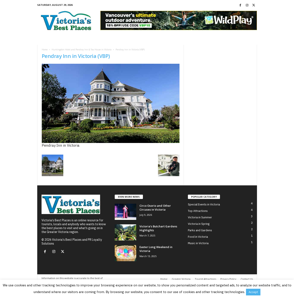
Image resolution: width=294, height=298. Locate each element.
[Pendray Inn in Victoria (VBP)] (110, 103)
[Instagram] (247, 5)
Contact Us (247, 279)
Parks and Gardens (200, 230)
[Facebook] (240, 5)
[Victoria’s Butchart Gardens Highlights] (125, 232)
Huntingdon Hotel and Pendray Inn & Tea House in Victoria (81, 49)
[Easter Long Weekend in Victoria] (125, 253)
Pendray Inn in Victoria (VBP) (76, 55)
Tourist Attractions (205, 279)
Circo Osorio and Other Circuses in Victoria (155, 207)
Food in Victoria (198, 237)
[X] (253, 5)
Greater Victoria (181, 279)
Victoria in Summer (200, 217)
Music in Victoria (198, 243)
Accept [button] (253, 292)
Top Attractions (198, 211)
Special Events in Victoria (204, 204)
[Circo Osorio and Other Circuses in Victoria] (125, 212)
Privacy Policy (228, 279)
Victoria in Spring (198, 224)
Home (45, 49)
